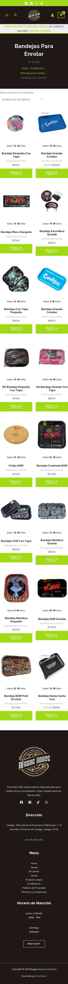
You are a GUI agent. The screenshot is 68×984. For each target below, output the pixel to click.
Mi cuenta (34, 871)
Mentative (41, 976)
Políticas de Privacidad (34, 887)
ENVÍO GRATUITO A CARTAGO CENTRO (26, 26)
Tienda (34, 867)
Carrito (34, 875)
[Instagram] (31, 3)
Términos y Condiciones (34, 892)
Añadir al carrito (16, 173)
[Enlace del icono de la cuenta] (52, 15)
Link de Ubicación (34, 839)
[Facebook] (26, 3)
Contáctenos (34, 883)
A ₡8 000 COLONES (39, 31)
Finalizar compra (34, 879)
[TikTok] (41, 3)
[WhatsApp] (36, 3)
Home (34, 863)
